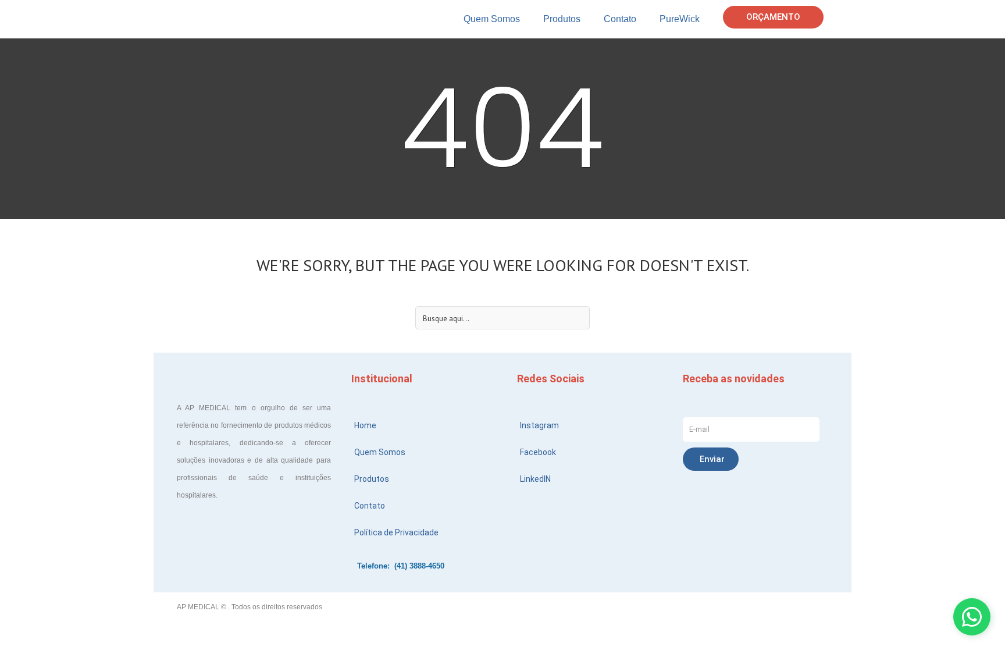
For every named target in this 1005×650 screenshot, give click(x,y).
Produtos (561, 19)
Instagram (539, 425)
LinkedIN (535, 479)
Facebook (538, 452)
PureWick (680, 19)
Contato (620, 19)
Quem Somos (492, 19)
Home (365, 425)
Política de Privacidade (396, 532)
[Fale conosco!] (971, 616)
